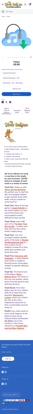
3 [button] (12, 57)
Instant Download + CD (11, 78)
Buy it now (16, 94)
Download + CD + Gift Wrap (13, 83)
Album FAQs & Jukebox (6, 110)
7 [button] (20, 57)
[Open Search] (2, 11)
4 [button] (14, 57)
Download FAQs (17, 111)
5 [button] (16, 57)
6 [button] (18, 57)
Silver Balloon (15, 409)
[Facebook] (3, 372)
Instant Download (9, 73)
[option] (16, 39)
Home (3, 16)
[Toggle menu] (2, 4)
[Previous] (2, 57)
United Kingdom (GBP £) (10, 395)
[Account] (25, 4)
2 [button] (10, 57)
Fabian (8, 16)
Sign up (8, 359)
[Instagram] (6, 372)
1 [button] (8, 57)
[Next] (31, 57)
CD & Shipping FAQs (27, 110)
